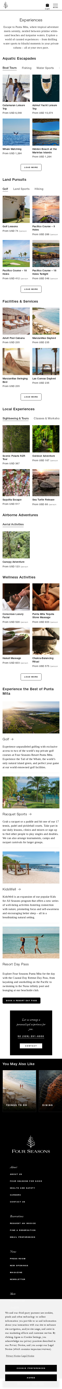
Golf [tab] (5, 189)
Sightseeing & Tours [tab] (16, 418)
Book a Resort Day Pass (21, 1000)
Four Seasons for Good (26, 1181)
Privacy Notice (13, 1355)
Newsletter (17, 1279)
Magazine (16, 1272)
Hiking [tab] (39, 189)
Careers (15, 1195)
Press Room (18, 1259)
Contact (31, 1046)
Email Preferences (22, 1237)
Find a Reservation (23, 1230)
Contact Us (17, 1202)
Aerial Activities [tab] (13, 524)
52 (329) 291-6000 (31, 1036)
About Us (16, 1174)
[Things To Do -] (19, 1091)
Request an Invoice (23, 1223)
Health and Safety (22, 1188)
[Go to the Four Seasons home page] (5, 5)
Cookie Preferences (31, 1368)
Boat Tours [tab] (10, 68)
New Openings (19, 1265)
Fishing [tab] (26, 68)
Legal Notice (27, 1355)
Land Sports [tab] (21, 189)
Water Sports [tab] (45, 68)
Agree (31, 1378)
